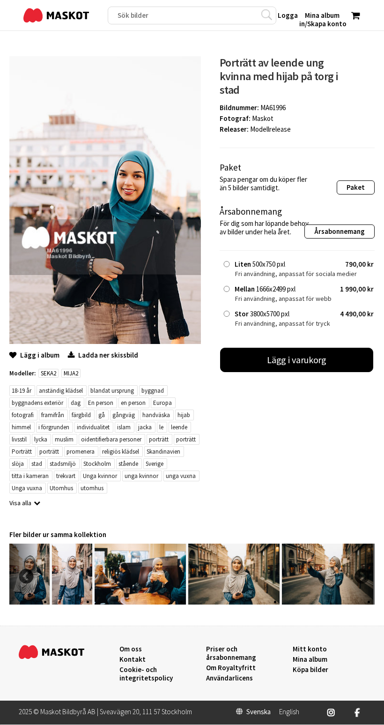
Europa (162, 403)
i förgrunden (53, 427)
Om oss (130, 649)
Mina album (310, 659)
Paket (356, 187)
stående (128, 464)
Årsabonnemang (339, 231)
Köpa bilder (310, 669)
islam (124, 427)
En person (100, 403)
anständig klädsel (61, 391)
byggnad (152, 391)
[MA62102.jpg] (234, 602)
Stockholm (97, 464)
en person (133, 403)
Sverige (154, 464)
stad (36, 464)
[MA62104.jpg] (72, 602)
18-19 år (21, 391)
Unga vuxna (27, 488)
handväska (156, 415)
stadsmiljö (63, 464)
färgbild (81, 415)
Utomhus (61, 488)
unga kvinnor (141, 476)
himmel (21, 427)
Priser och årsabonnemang (231, 653)
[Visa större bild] (105, 341)
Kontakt (132, 659)
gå (101, 415)
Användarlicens (229, 678)
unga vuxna (181, 476)
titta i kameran (30, 476)
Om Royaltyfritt (231, 668)
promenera (80, 452)
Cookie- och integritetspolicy (146, 673)
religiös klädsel (120, 452)
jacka (145, 427)
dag (76, 403)
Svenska (258, 712)
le (161, 427)
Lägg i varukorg (297, 360)
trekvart (65, 476)
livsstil (19, 439)
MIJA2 (71, 373)
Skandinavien (163, 452)
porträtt (159, 439)
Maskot (262, 118)
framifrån (52, 415)
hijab (183, 415)
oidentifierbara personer (111, 439)
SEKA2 (48, 373)
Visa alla (20, 503)
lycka (40, 439)
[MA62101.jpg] (327, 602)
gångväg (123, 415)
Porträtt (22, 452)
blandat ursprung (112, 391)
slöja (18, 464)
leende (179, 427)
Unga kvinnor (100, 476)
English (289, 712)
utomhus (92, 488)
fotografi (23, 415)
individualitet (93, 427)
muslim (64, 439)
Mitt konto (310, 649)
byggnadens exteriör (37, 403)
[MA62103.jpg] (140, 602)
